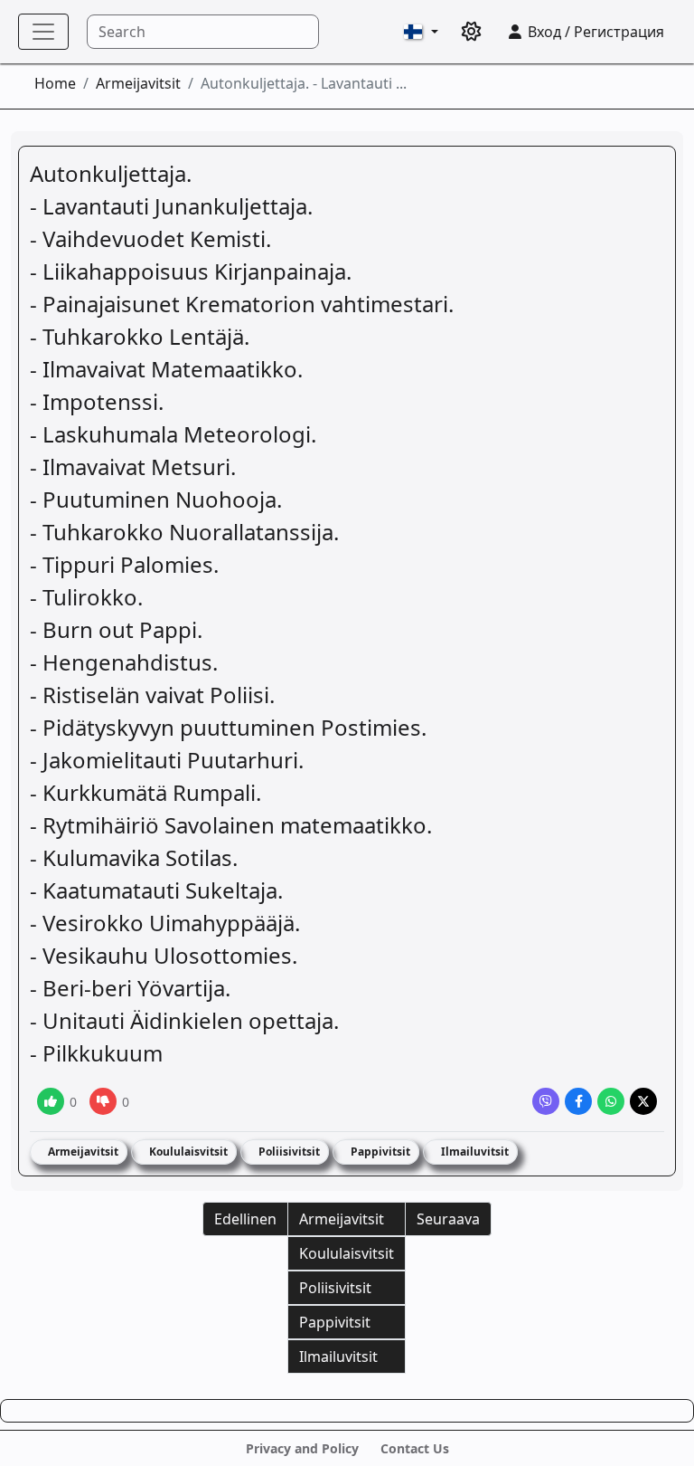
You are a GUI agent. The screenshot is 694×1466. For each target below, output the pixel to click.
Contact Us (414, 1448)
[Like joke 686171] (50, 1101)
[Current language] (421, 31)
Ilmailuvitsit (473, 1151)
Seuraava (448, 1219)
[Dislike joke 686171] (103, 1101)
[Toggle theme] (471, 31)
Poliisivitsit (288, 1151)
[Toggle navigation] (43, 32)
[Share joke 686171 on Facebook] (578, 1101)
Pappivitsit (379, 1151)
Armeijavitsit (138, 83)
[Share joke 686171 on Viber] (545, 1101)
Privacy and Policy (302, 1448)
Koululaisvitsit (187, 1151)
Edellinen (245, 1219)
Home (55, 83)
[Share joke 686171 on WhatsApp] (610, 1101)
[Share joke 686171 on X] (643, 1101)
